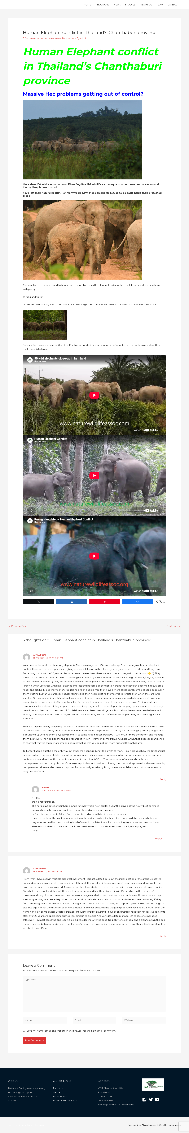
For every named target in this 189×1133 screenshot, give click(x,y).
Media (56, 1092)
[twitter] (151, 1099)
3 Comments (30, 38)
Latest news (54, 38)
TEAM (160, 4)
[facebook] (145, 1099)
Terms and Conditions (65, 1100)
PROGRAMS (102, 4)
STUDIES (130, 4)
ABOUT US (146, 4)
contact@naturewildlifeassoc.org (115, 1104)
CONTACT (173, 4)
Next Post (174, 626)
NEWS (117, 4)
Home (43, 38)
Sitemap (40, 1125)
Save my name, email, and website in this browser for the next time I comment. (71, 1030)
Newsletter (68, 38)
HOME (87, 4)
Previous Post (17, 626)
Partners (57, 1088)
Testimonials (60, 1096)
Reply (163, 779)
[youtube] (158, 1099)
